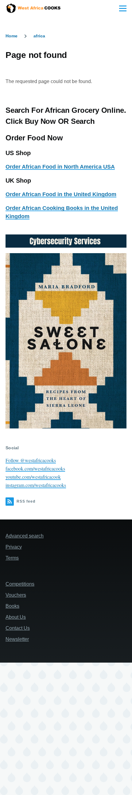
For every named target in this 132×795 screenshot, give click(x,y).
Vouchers (16, 595)
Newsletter (17, 639)
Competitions (20, 584)
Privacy (14, 547)
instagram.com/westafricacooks (36, 485)
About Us (16, 617)
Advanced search (25, 535)
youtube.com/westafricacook (33, 477)
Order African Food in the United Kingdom (61, 194)
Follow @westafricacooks (31, 460)
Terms (12, 558)
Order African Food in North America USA (60, 167)
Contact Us (18, 628)
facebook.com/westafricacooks (35, 468)
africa (39, 35)
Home (11, 35)
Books (12, 606)
